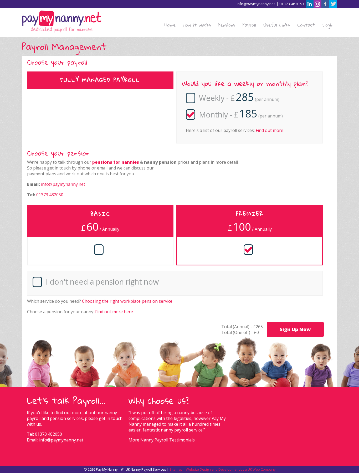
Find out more (269, 130)
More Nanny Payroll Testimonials (162, 440)
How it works (197, 25)
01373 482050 (291, 3)
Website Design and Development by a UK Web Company (230, 469)
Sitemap (176, 469)
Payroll (249, 25)
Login (328, 25)
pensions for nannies (115, 162)
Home (170, 25)
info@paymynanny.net (256, 3)
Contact (306, 25)
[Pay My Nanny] (61, 22)
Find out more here (114, 312)
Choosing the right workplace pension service (127, 301)
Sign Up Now (295, 329)
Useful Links (276, 25)
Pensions (226, 25)
